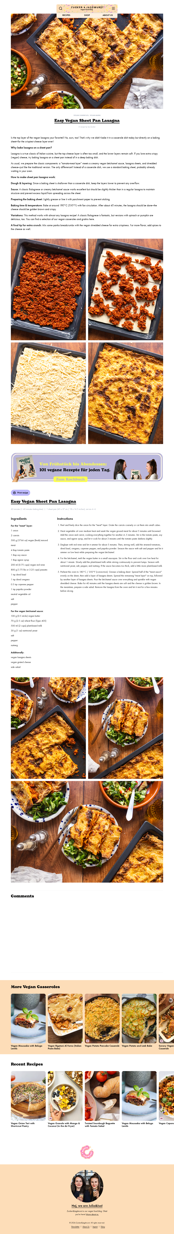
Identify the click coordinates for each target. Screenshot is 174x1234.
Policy (103, 1226)
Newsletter (75, 1226)
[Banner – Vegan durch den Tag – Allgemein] (87, 467)
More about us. (92, 1214)
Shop (87, 15)
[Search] (61, 8)
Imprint (95, 1226)
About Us (108, 15)
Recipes (66, 15)
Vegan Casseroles (81, 115)
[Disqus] (87, 935)
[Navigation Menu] (113, 8)
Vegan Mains (95, 115)
